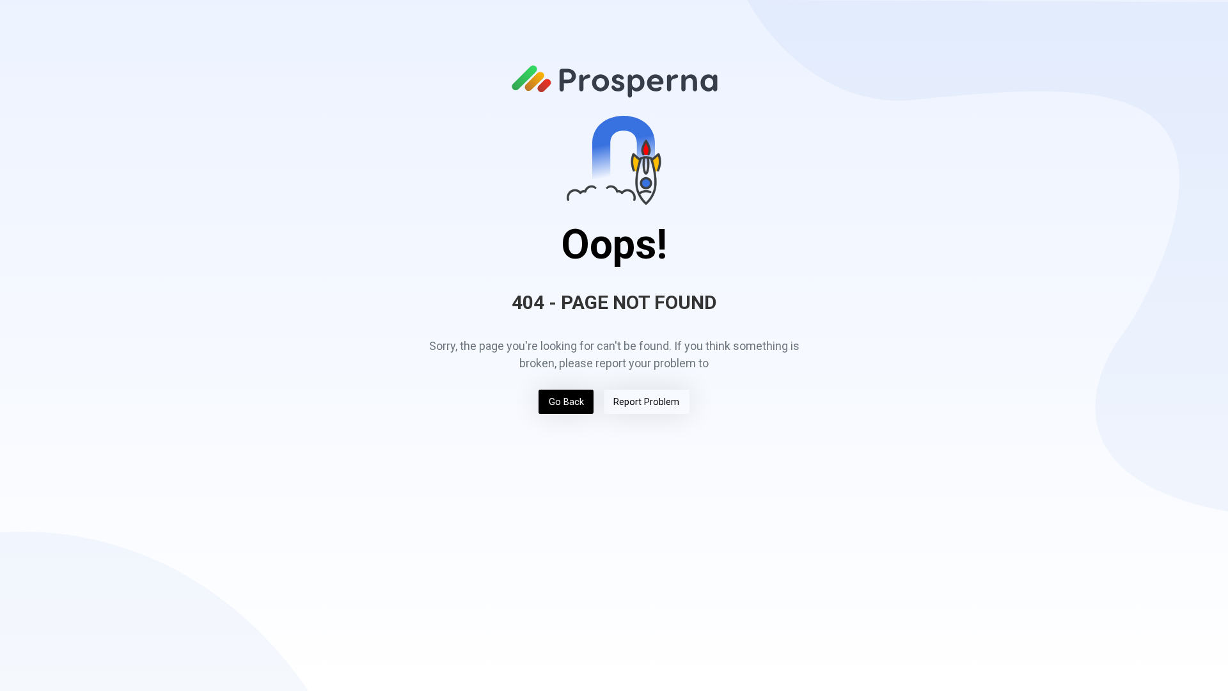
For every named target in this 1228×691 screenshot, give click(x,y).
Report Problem (646, 402)
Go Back (566, 402)
